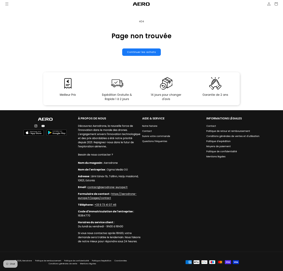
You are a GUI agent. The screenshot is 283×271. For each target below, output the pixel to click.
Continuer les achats (141, 52)
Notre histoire (149, 126)
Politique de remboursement (48, 260)
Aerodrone (27, 260)
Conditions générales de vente (62, 263)
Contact (147, 131)
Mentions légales (216, 156)
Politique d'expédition (218, 141)
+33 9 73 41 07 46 (105, 205)
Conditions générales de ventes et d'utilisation (232, 136)
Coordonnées (120, 260)
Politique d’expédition (101, 260)
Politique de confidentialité (221, 151)
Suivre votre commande (156, 136)
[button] (6, 4)
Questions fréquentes (154, 141)
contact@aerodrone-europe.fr (107, 187)
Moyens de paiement (218, 146)
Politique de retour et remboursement (228, 131)
